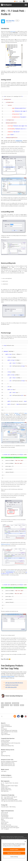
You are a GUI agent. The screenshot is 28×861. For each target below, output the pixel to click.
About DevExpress (5, 725)
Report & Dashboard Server (7, 762)
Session (25, 413)
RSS (17, 20)
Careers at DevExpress (6, 726)
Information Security (6, 825)
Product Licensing (5, 740)
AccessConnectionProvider (10, 570)
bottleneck (7, 703)
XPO (2, 707)
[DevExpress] (6, 5)
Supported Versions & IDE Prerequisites (10, 743)
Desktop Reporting (5, 755)
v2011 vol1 (16, 705)
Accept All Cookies (14, 849)
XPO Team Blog (10, 20)
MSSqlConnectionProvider (5, 544)
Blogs (2, 819)
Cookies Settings (14, 856)
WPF (2, 753)
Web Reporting (4, 791)
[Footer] (2, 716)
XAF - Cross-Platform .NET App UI (9, 797)
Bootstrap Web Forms (6, 789)
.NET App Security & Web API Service (14, 682)
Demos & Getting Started (7, 818)
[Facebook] (18, 716)
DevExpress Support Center (7, 676)
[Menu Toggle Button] (26, 5)
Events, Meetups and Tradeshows (9, 730)
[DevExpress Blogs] (15, 716)
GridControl (16, 413)
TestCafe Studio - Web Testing (8, 806)
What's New (4, 823)
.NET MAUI (3, 771)
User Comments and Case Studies (9, 731)
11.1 (2, 703)
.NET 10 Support (5, 829)
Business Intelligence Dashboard (9, 761)
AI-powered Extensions (6, 777)
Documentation (4, 815)
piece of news (13, 31)
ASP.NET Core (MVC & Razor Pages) (9, 785)
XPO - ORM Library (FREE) (7, 798)
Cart (17, 1)
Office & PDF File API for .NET (8, 764)
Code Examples (4, 816)
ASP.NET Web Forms (6, 788)
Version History (4, 822)
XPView (7, 414)
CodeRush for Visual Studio (11, 685)
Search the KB (4, 812)
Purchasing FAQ (5, 741)
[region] (14, 850)
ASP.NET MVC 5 (4, 787)
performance (15, 703)
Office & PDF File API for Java (8, 765)
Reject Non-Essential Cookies (14, 853)
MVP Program (4, 733)
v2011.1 (22, 705)
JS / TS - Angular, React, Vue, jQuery (9, 783)
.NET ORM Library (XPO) (11, 687)
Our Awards (4, 729)
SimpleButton (18, 414)
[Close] (25, 841)
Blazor (2, 784)
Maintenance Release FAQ (7, 745)
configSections (18, 140)
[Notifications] (26, 1)
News (2, 727)
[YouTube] (25, 716)
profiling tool (5, 705)
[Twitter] (22, 716)
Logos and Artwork (5, 734)
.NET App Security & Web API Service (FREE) (11, 801)
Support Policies (5, 744)
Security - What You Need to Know (9, 826)
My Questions (4, 814)
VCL (2, 754)
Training (3, 820)
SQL (11, 705)
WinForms (3, 751)
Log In (20, 1)
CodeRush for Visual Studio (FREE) (9, 799)
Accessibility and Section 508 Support (10, 827)
